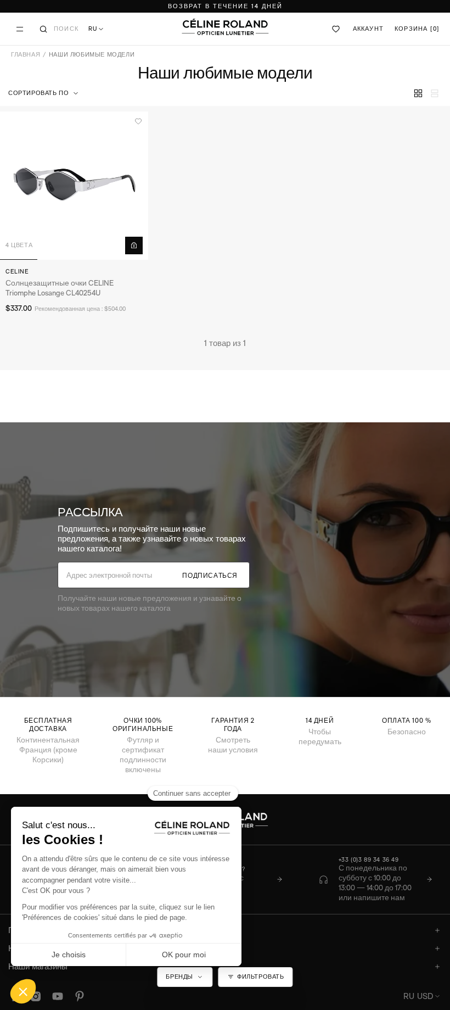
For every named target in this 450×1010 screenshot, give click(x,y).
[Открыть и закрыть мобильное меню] (20, 29)
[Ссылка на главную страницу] (224, 27)
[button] (44, 93)
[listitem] (375, 880)
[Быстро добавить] (134, 245)
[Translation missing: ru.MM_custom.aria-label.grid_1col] (435, 93)
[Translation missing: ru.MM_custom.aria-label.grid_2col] (418, 93)
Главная (25, 54)
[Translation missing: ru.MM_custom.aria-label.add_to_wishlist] (138, 121)
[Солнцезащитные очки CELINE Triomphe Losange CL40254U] (74, 185)
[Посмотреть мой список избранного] (336, 29)
